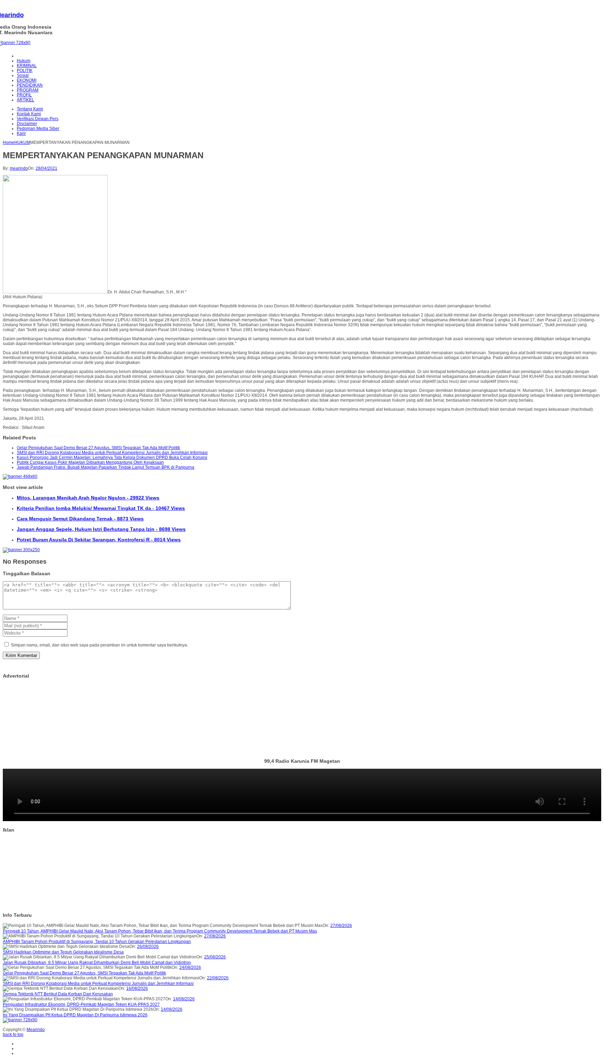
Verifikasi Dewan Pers (37, 118)
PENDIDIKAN (30, 85)
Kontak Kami (29, 113)
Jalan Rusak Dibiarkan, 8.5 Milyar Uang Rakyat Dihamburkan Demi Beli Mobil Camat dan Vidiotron (97, 962)
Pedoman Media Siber (38, 128)
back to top (13, 1034)
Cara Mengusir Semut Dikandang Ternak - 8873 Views (80, 518)
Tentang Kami (30, 109)
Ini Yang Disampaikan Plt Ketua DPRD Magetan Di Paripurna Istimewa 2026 (75, 1015)
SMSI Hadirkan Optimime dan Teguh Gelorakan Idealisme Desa (63, 952)
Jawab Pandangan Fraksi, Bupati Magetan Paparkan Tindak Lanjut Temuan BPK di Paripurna (105, 467)
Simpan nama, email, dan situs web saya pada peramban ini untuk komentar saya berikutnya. (99, 645)
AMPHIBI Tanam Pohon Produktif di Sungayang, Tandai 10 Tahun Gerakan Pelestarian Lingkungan (97, 941)
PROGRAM (27, 90)
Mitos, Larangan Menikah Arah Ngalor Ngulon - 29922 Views (88, 497)
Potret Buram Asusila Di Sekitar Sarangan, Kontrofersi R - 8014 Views (99, 539)
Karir (21, 133)
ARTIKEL (25, 99)
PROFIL (24, 95)
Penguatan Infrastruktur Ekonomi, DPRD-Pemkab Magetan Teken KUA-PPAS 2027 (81, 1004)
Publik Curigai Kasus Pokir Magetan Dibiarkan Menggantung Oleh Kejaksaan (90, 462)
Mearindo (36, 1029)
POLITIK (25, 70)
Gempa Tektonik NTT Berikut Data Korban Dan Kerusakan (58, 994)
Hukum (23, 60)
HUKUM (22, 142)
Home (8, 142)
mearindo (19, 168)
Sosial (23, 75)
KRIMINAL (27, 65)
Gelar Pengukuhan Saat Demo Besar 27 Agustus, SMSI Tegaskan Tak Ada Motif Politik (98, 447)
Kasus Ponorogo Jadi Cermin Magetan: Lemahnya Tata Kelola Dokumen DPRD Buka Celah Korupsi (112, 457)
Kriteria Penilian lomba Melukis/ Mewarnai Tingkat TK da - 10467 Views (101, 508)
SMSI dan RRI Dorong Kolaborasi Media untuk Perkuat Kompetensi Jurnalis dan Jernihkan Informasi (112, 452)
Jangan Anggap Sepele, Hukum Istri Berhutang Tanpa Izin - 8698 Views (101, 529)
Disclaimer (27, 123)
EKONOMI (26, 80)
